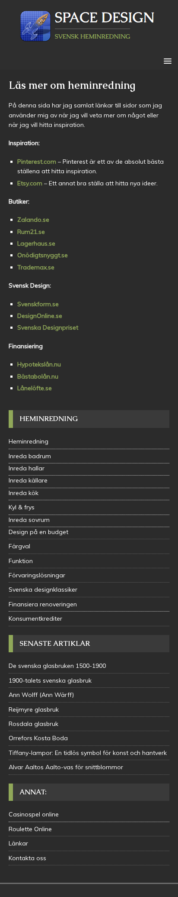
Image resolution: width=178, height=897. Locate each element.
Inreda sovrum (29, 520)
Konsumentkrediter (35, 618)
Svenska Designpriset (47, 327)
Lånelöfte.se (34, 388)
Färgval (19, 546)
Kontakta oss (27, 858)
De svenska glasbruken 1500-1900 (57, 666)
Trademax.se (35, 267)
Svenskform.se (38, 304)
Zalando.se (33, 219)
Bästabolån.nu (37, 376)
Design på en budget (38, 532)
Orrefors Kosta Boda (38, 738)
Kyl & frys (22, 507)
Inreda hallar (26, 468)
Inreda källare (28, 480)
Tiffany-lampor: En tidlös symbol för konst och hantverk (88, 753)
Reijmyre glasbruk (34, 709)
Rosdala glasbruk (33, 724)
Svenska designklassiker (43, 589)
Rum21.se (31, 232)
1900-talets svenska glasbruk (50, 680)
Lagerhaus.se (36, 243)
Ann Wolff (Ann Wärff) (41, 695)
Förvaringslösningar (37, 575)
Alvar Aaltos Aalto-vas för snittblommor (66, 767)
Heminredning (28, 441)
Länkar (18, 843)
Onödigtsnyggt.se (42, 255)
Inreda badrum (30, 456)
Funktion (21, 561)
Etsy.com (29, 183)
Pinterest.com (36, 161)
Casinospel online (34, 814)
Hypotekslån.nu (39, 364)
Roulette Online (30, 829)
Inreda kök (23, 493)
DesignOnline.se (39, 316)
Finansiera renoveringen (43, 604)
